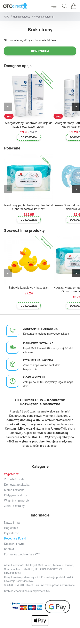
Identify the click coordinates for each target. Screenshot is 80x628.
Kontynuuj (40, 51)
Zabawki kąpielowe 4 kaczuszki (29, 288)
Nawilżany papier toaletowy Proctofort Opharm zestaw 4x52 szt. (28, 207)
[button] (29, 137)
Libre (21, 428)
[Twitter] (35, 596)
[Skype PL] (63, 596)
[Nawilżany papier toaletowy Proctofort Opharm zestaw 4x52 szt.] (28, 178)
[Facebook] (17, 596)
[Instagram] (26, 596)
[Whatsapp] (53, 596)
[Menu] (53, 6)
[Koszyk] (74, 6)
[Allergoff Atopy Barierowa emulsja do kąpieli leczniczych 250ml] (28, 95)
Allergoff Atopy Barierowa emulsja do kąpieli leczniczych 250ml (29, 124)
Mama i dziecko (21, 16)
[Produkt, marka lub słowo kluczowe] (63, 6)
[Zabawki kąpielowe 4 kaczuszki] (28, 260)
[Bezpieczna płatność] (26, 606)
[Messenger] (44, 596)
